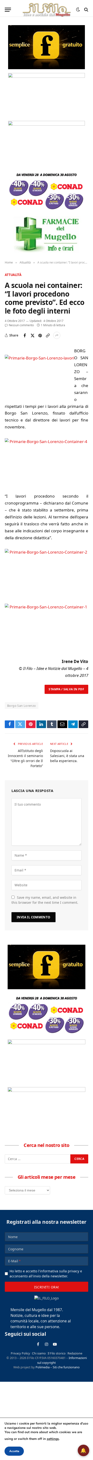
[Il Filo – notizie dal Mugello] (46, 9)
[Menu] (8, 9)
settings (53, 1439)
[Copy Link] (47, 335)
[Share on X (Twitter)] (32, 335)
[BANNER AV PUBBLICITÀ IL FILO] (46, 143)
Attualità (13, 275)
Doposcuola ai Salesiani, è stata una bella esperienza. (67, 755)
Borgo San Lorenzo (21, 705)
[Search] (85, 9)
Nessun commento (21, 325)
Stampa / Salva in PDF (66, 689)
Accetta (14, 1451)
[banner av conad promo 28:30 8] (46, 191)
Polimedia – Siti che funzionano (58, 1367)
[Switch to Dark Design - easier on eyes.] (78, 9)
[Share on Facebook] (24, 335)
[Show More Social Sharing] (56, 335)
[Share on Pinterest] (40, 335)
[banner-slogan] (46, 47)
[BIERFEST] (46, 95)
